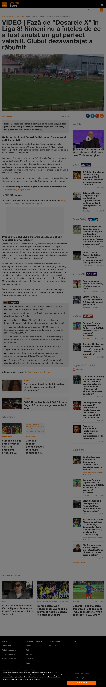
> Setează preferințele (81, 673)
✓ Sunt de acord (81, 683)
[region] (53, 678)
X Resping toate (81, 678)
